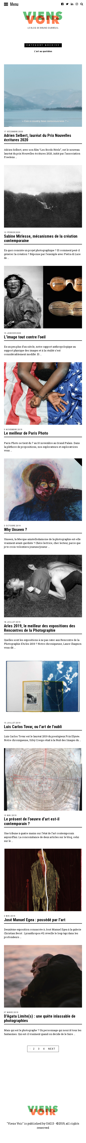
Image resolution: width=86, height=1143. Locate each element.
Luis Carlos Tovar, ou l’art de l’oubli (33, 726)
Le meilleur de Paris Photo (26, 433)
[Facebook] (62, 4)
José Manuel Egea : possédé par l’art (34, 919)
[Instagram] (76, 4)
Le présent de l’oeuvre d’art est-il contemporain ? (31, 821)
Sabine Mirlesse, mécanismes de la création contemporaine (40, 238)
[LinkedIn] (72, 4)
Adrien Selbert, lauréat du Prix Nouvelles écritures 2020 (37, 137)
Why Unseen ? (15, 529)
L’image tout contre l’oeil (25, 337)
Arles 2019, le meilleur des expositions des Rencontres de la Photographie (39, 628)
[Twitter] (67, 4)
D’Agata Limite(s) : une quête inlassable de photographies (39, 1018)
